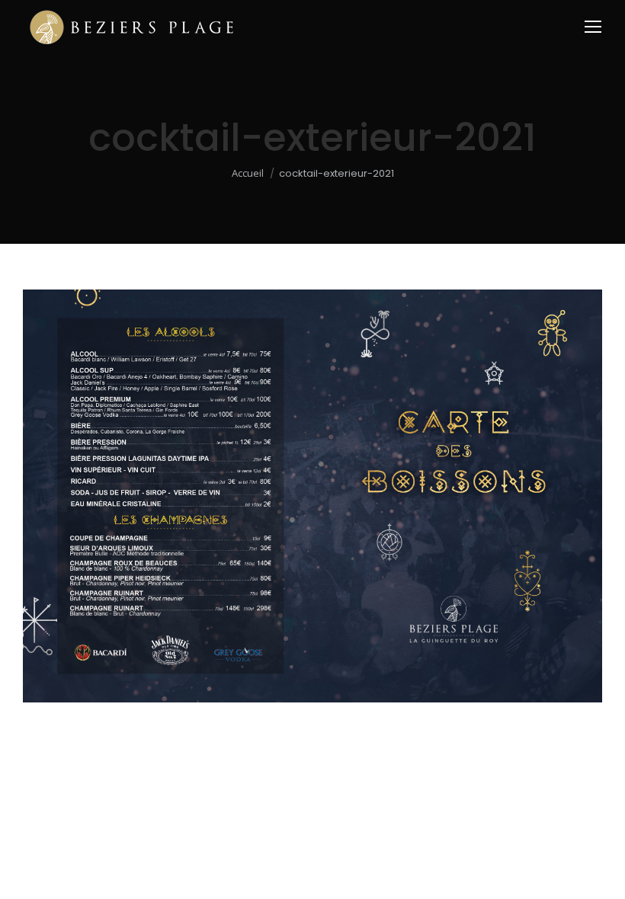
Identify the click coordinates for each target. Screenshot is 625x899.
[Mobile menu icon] (593, 27)
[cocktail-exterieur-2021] (312, 496)
